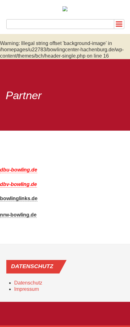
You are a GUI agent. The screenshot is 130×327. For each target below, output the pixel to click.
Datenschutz (28, 282)
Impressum (26, 289)
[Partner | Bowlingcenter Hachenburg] (65, 8)
